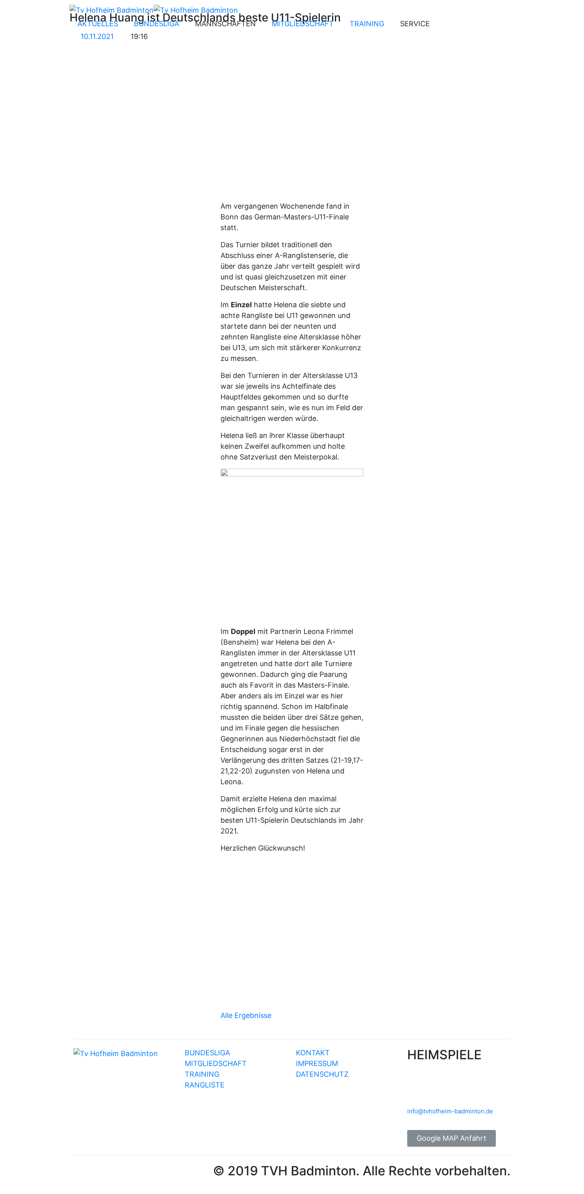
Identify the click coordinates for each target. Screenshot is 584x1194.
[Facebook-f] (83, 1173)
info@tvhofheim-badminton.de (450, 1111)
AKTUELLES (97, 23)
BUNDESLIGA (156, 23)
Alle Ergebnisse (245, 1015)
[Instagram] (470, 25)
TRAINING (367, 23)
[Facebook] (448, 25)
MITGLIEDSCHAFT (303, 23)
